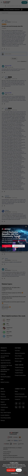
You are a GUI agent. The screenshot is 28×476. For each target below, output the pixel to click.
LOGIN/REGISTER (7, 246)
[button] (14, 473)
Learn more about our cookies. (15, 467)
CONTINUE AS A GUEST (18, 246)
